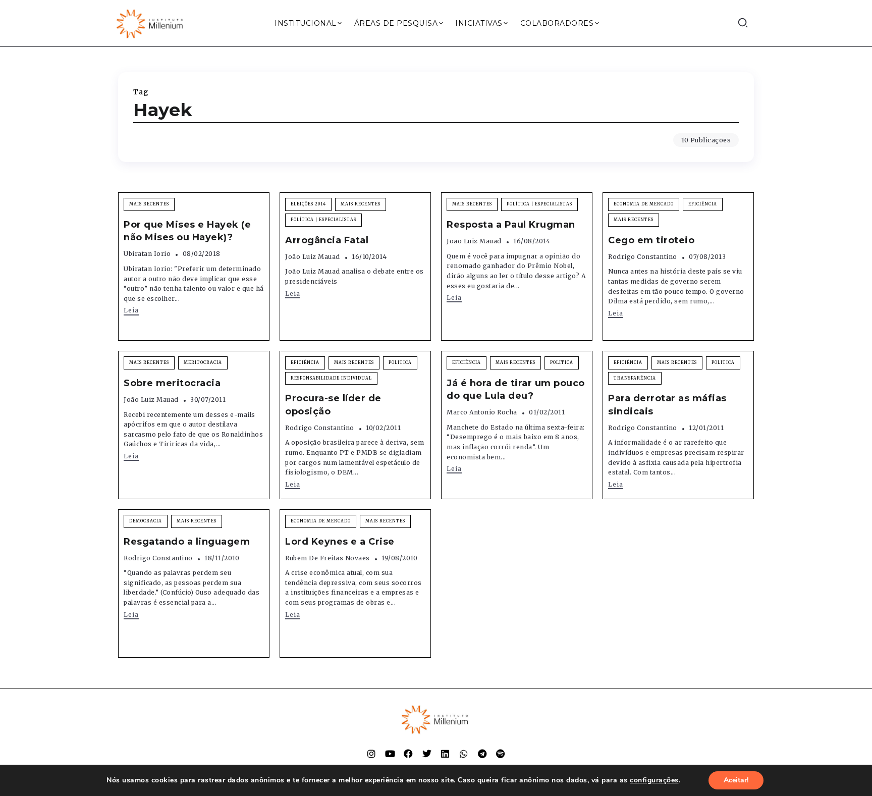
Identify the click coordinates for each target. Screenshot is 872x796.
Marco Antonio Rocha (482, 412)
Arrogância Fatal (326, 240)
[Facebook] (408, 754)
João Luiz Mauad (312, 256)
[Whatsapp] (464, 754)
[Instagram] (371, 754)
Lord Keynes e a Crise (340, 541)
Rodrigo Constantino (642, 256)
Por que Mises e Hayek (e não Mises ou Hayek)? (187, 231)
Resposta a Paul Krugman (511, 224)
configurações (654, 780)
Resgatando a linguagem (187, 541)
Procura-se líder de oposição (333, 404)
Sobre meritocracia (172, 383)
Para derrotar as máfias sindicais (667, 404)
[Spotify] (501, 754)
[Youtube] (390, 754)
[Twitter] (427, 754)
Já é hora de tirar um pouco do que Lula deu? (516, 389)
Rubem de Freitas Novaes (327, 558)
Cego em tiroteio (651, 240)
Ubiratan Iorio (147, 253)
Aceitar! (736, 780)
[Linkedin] (445, 754)
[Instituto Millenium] (151, 22)
